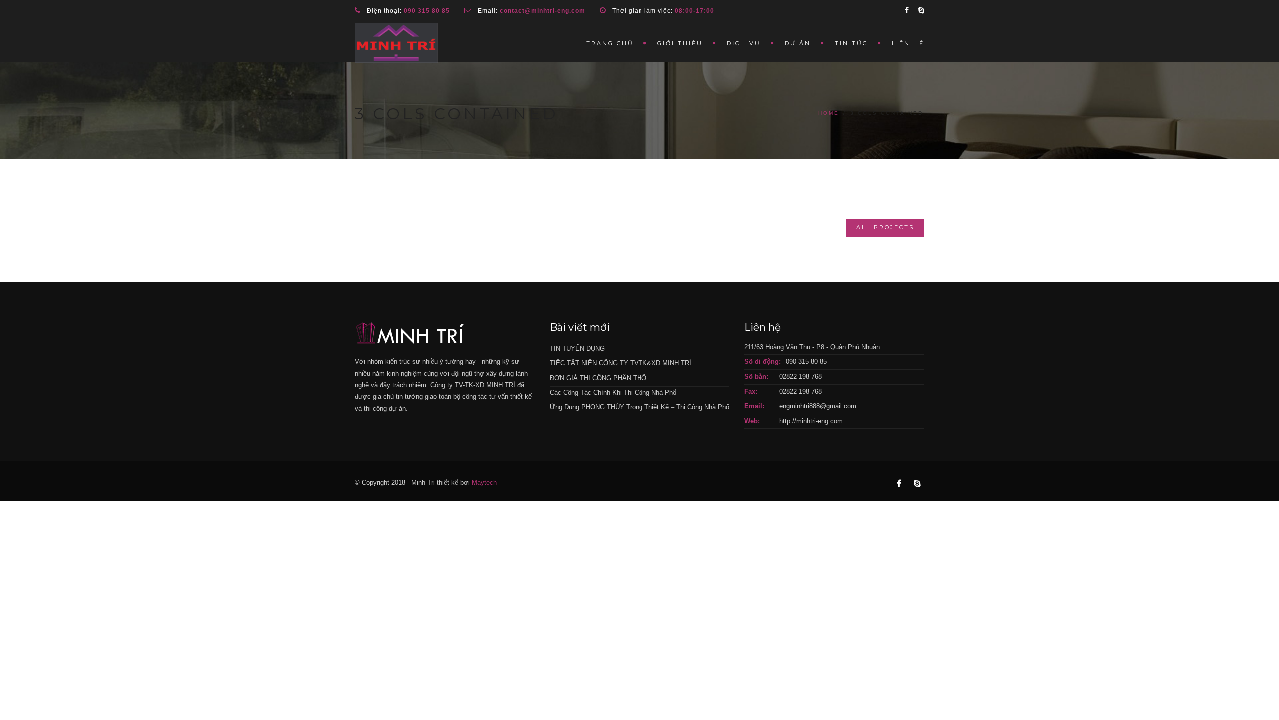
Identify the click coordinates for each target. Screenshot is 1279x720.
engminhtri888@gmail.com (817, 406)
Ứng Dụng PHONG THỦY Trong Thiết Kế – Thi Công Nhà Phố (639, 407)
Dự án (798, 43)
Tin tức (851, 43)
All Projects (885, 227)
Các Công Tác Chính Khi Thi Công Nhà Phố (613, 392)
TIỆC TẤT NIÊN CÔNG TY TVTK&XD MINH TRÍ (620, 363)
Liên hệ (908, 43)
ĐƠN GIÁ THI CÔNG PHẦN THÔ (598, 378)
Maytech (484, 482)
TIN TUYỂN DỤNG (577, 348)
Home (828, 113)
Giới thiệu (680, 43)
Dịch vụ (744, 43)
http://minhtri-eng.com (811, 421)
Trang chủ (610, 43)
